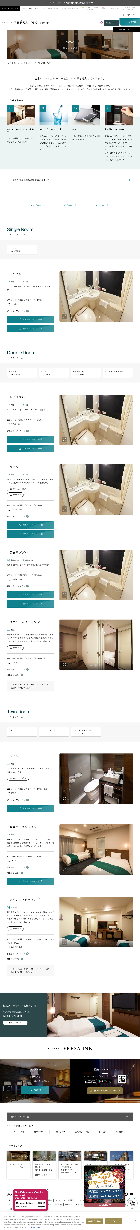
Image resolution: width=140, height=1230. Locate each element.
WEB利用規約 (69, 1200)
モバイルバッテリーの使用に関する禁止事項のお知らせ (70, 2)
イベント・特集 (18, 1132)
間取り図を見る (13, 674)
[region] (70, 1221)
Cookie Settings (94, 1221)
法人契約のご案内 (82, 1132)
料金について (39, 1132)
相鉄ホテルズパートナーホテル (130, 8)
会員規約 (68, 1204)
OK (114, 1221)
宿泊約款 (102, 1132)
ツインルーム (102, 205)
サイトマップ (81, 1204)
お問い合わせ (59, 1132)
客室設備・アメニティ (16, 311)
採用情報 (119, 1132)
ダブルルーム (70, 205)
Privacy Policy (35, 1227)
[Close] (136, 1221)
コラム (57, 1200)
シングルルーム (38, 205)
